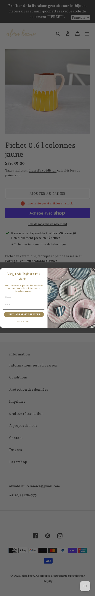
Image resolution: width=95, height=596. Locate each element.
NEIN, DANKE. (23, 322)
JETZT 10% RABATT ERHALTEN (24, 314)
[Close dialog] (92, 270)
